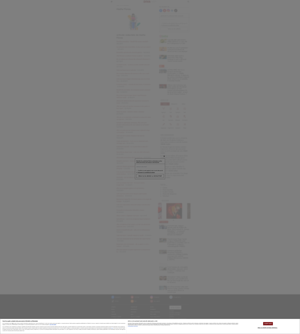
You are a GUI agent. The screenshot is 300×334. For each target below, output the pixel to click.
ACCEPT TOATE (268, 323)
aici (112, 328)
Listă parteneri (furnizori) (133, 326)
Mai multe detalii (53, 324)
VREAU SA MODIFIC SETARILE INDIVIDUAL (267, 327)
